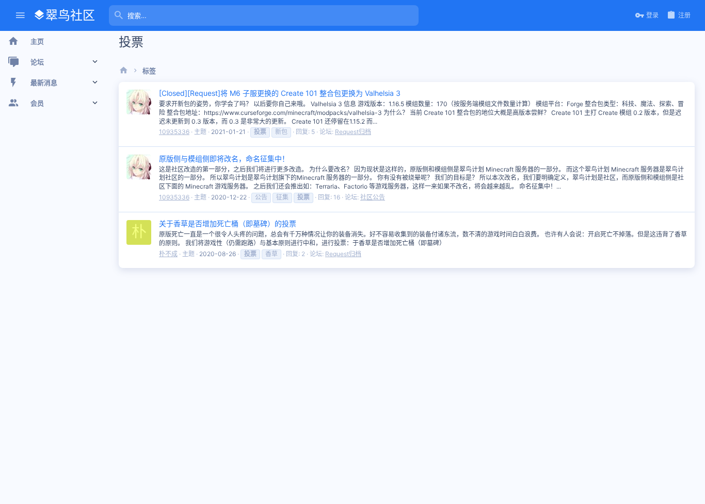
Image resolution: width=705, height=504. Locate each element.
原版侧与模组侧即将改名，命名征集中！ (224, 158)
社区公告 (372, 197)
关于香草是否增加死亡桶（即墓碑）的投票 (227, 223)
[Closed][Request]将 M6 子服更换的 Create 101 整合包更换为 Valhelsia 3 (279, 93)
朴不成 (168, 254)
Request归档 (353, 132)
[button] (20, 16)
